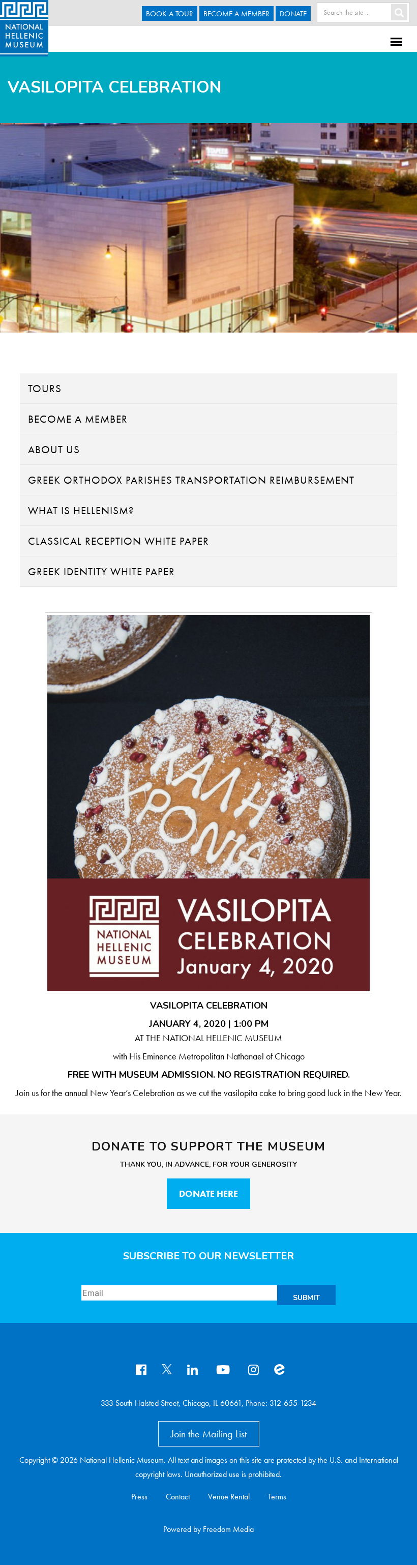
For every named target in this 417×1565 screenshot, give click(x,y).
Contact (178, 1496)
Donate (293, 14)
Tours (45, 388)
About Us (54, 449)
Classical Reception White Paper (118, 541)
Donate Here (208, 1193)
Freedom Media (228, 1529)
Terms (277, 1496)
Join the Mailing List (209, 1433)
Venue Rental (229, 1496)
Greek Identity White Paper (101, 571)
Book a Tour (169, 14)
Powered (177, 1529)
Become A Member (236, 14)
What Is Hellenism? (81, 510)
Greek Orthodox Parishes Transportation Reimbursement (191, 480)
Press (139, 1496)
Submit (306, 1298)
